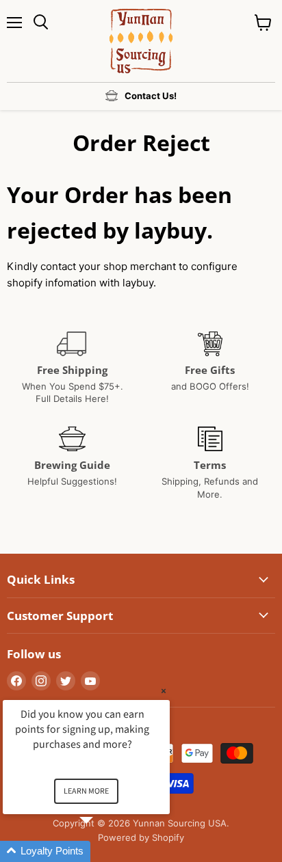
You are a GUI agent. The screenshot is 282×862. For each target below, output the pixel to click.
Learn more (86, 791)
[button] (102, 851)
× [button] (163, 690)
